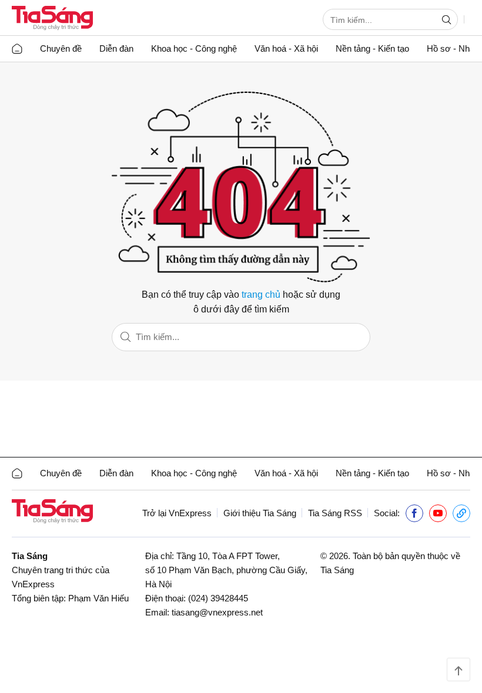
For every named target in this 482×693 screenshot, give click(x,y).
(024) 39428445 (218, 598)
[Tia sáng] (52, 19)
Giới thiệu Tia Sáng (259, 513)
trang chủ (261, 295)
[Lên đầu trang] (458, 669)
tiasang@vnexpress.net (217, 612)
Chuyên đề (61, 48)
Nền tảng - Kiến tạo (372, 48)
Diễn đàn (116, 48)
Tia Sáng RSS (335, 513)
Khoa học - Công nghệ (194, 48)
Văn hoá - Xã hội (286, 48)
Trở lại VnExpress (177, 513)
